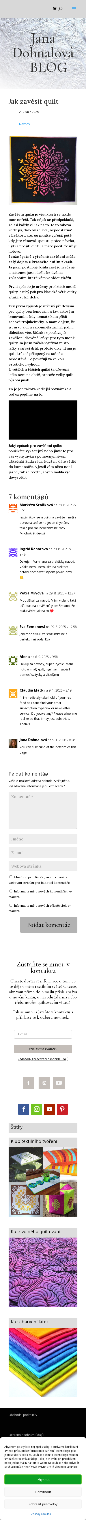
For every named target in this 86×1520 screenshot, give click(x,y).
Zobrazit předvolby (43, 1504)
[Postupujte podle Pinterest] (62, 1109)
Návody (24, 124)
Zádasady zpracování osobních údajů (43, 1059)
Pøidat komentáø (49, 925)
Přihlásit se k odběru (43, 1049)
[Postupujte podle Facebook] (28, 1083)
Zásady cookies (41, 1514)
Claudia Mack (31, 690)
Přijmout (43, 1479)
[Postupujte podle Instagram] (44, 1083)
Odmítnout (43, 1492)
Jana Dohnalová (33, 739)
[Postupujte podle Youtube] (59, 1083)
